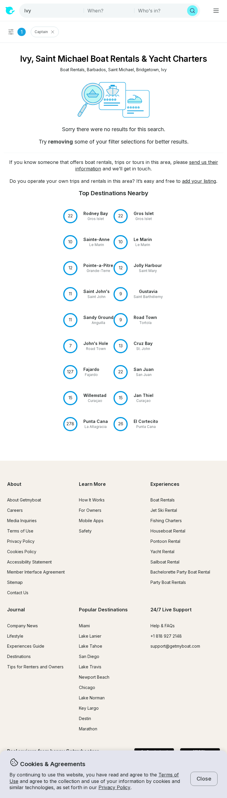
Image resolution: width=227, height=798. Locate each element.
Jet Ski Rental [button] (163, 510)
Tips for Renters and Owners (35, 666)
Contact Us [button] (17, 592)
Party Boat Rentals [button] (168, 582)
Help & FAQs (162, 625)
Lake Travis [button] (90, 666)
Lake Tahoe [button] (90, 646)
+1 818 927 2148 (166, 636)
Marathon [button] (88, 728)
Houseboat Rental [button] (167, 530)
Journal (16, 610)
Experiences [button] (164, 484)
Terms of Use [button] (20, 530)
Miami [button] (84, 625)
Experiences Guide (25, 646)
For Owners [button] (90, 510)
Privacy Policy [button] (114, 787)
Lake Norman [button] (92, 697)
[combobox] (52, 10)
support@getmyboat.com (175, 646)
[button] (72, 70)
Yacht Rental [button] (162, 551)
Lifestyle (15, 636)
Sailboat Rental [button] (164, 561)
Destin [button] (85, 718)
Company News (22, 625)
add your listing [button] (199, 181)
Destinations (19, 656)
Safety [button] (85, 530)
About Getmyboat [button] (24, 499)
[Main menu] (216, 10)
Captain (41, 32)
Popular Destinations (103, 610)
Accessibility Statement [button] (29, 561)
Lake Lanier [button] (90, 636)
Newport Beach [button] (94, 677)
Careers (15, 510)
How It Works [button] (92, 499)
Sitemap (15, 582)
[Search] (192, 10)
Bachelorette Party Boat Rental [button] (180, 571)
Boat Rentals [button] (162, 499)
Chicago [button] (87, 687)
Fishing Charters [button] (166, 520)
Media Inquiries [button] (22, 520)
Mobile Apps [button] (91, 520)
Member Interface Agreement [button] (36, 571)
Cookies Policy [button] (21, 551)
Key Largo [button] (89, 708)
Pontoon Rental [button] (165, 541)
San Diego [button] (89, 656)
